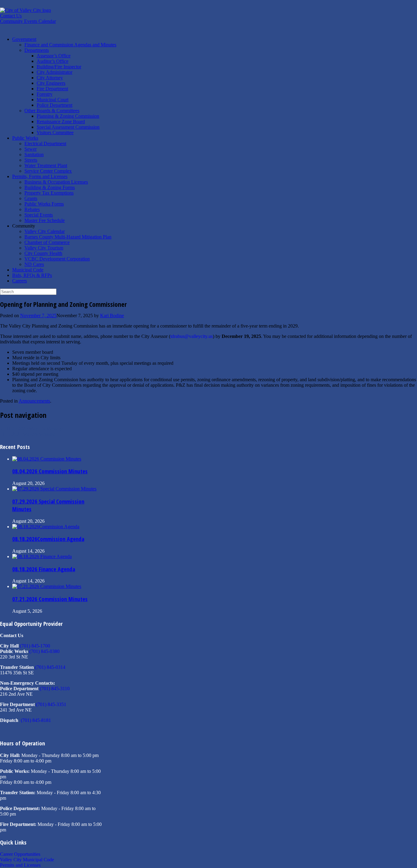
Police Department (54, 105)
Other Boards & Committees (51, 110)
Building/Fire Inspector (59, 66)
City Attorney (50, 77)
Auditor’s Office (52, 61)
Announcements (34, 401)
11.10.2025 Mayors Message (31, 434)
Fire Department (52, 88)
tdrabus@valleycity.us (191, 336)
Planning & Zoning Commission (68, 116)
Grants (30, 198)
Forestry (45, 94)
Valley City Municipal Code (27, 859)
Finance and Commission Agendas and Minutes (70, 44)
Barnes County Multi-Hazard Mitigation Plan (67, 236)
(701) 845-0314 (50, 667)
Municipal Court (52, 99)
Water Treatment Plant (45, 165)
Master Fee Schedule (44, 220)
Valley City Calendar (44, 231)
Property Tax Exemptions (49, 192)
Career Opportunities (20, 854)
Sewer (30, 149)
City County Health (43, 253)
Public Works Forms (44, 203)
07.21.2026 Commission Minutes (50, 599)
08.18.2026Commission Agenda (48, 539)
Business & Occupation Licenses (56, 182)
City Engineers (51, 83)
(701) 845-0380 (44, 651)
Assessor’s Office (54, 55)
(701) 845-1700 (35, 645)
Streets (30, 160)
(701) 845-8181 (36, 720)
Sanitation (34, 154)
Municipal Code (27, 269)
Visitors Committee (55, 132)
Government (24, 39)
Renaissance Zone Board (61, 121)
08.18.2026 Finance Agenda (43, 569)
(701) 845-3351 (51, 704)
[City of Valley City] (25, 10)
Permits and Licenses (20, 865)
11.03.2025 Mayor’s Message (31, 428)
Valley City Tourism (43, 247)
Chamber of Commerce (47, 242)
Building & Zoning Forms (49, 187)
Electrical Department (45, 143)
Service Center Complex (48, 171)
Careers (19, 280)
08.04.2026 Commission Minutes (50, 471)
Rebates (32, 209)
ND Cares (34, 264)
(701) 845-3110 (55, 688)
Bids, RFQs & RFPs (32, 275)
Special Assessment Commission (68, 127)
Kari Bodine (112, 315)
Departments (36, 50)
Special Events (38, 214)
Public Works (25, 138)
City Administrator (54, 72)
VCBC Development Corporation (57, 258)
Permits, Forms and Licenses (39, 176)
